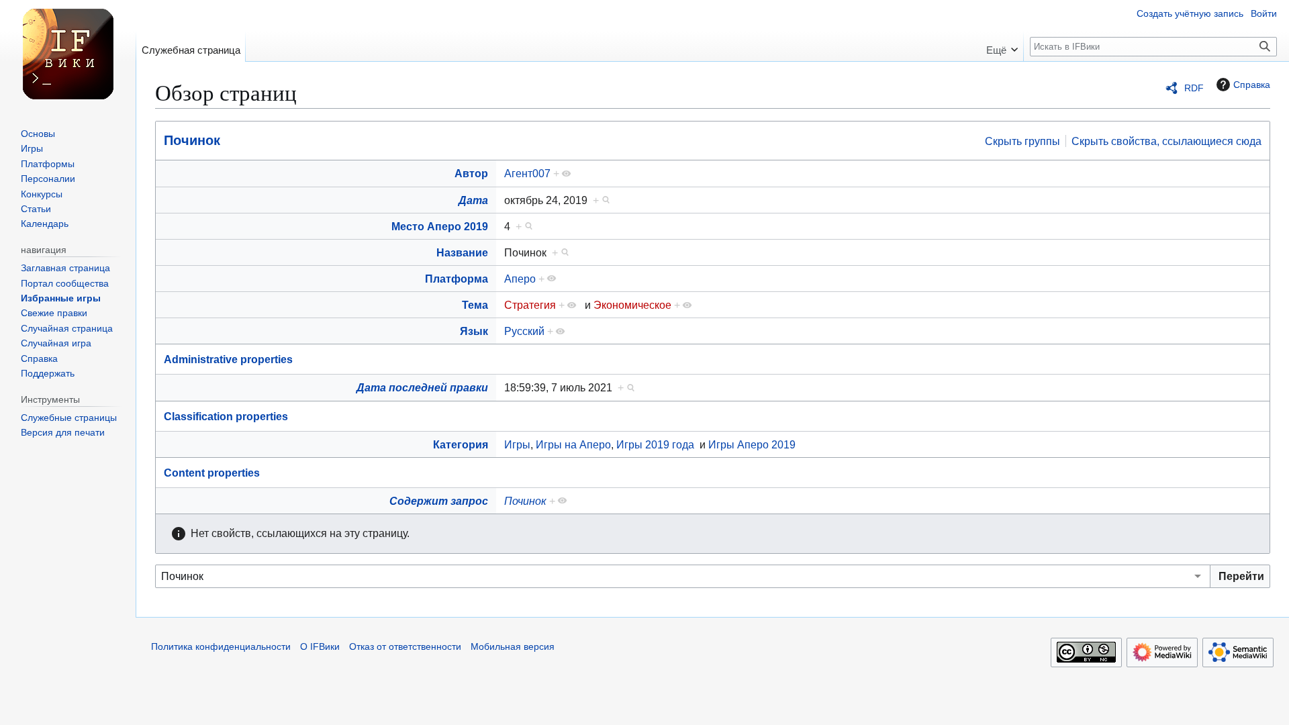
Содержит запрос (438, 501)
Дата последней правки (422, 387)
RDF (1194, 88)
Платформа (456, 279)
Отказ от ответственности (405, 647)
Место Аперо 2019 (439, 226)
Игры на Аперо (573, 444)
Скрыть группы (1022, 141)
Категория (460, 444)
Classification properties (226, 416)
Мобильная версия (513, 647)
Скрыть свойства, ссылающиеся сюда (1166, 141)
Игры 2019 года (655, 444)
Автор (471, 173)
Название (462, 252)
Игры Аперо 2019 (752, 444)
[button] (1002, 46)
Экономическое (632, 305)
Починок (192, 140)
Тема (475, 305)
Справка (1251, 84)
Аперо (520, 279)
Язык (474, 331)
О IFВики (320, 647)
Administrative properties (228, 359)
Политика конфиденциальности (221, 647)
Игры (517, 444)
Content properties (212, 473)
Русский (524, 331)
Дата (473, 200)
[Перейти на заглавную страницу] (68, 53)
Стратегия (530, 305)
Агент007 (527, 173)
